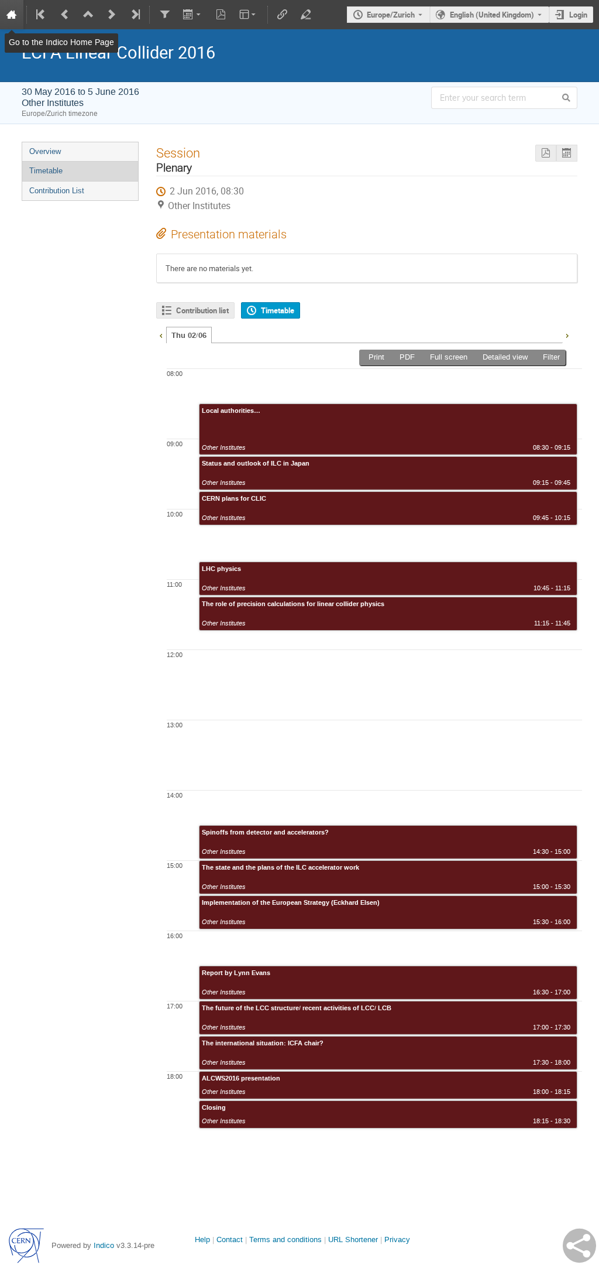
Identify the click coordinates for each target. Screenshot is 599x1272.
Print (376, 357)
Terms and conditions (285, 1239)
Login (578, 14)
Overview (45, 151)
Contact (229, 1239)
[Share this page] (579, 1245)
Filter (551, 357)
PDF (407, 357)
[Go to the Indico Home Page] (11, 14)
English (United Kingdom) (492, 14)
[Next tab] (567, 334)
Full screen (448, 357)
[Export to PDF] (545, 153)
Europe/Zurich (391, 14)
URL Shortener (353, 1239)
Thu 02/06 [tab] (188, 335)
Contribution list (202, 310)
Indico (104, 1245)
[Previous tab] (161, 334)
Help (202, 1239)
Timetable (46, 170)
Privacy (397, 1239)
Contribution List (56, 190)
